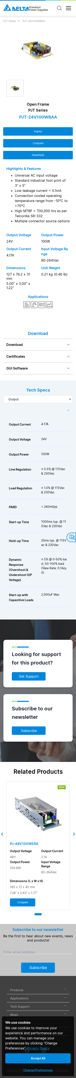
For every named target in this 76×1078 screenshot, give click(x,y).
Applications (19, 998)
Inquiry (38, 131)
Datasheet (38, 155)
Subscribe (29, 731)
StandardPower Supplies (38, 8)
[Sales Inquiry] (71, 537)
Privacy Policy (38, 1048)
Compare (38, 143)
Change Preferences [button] (38, 1070)
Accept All (38, 1058)
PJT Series (9, 21)
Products (16, 990)
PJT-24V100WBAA (34, 21)
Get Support (29, 676)
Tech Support (20, 1006)
